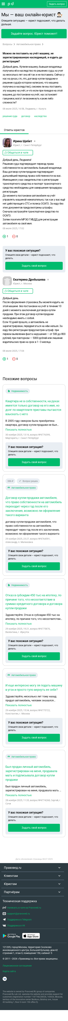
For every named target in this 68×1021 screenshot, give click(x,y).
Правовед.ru (12, 867)
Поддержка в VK (16, 925)
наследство (40, 116)
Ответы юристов (14, 130)
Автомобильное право (28, 44)
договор (25, 116)
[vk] (5, 979)
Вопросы (7, 44)
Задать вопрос (57, 4)
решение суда (10, 116)
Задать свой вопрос (34, 265)
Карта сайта (9, 971)
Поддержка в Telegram (19, 919)
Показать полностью (18, 429)
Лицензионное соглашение (17, 965)
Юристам (10, 884)
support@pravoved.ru (18, 913)
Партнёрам (11, 892)
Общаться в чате (17, 152)
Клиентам (11, 875)
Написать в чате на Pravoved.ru (24, 907)
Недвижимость (19, 391)
